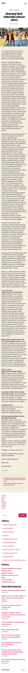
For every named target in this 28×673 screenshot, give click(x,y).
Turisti (3, 504)
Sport (11, 10)
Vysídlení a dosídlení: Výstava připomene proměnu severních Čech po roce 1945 (13, 615)
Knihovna (6, 535)
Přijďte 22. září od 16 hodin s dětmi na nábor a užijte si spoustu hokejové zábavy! (13, 598)
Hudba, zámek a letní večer (10, 629)
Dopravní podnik (8, 528)
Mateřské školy (6, 571)
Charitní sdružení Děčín (10, 525)
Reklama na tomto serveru (10, 575)
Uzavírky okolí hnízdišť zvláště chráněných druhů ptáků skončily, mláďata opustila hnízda (12, 652)
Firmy (3, 508)
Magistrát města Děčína (10, 539)
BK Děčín (6, 470)
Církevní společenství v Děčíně (11, 568)
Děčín (3, 3)
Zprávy (16, 10)
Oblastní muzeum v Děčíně (11, 549)
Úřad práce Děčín (8, 556)
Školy (3, 577)
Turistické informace (8, 582)
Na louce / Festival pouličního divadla (13, 590)
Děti (2, 500)
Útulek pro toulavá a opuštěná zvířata (14, 560)
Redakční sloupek (7, 573)
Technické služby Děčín (10, 553)
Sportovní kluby (6, 580)
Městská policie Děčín (9, 542)
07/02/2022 (15, 24)
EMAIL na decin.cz (8, 532)
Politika (3, 506)
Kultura (3, 502)
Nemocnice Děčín (8, 546)
